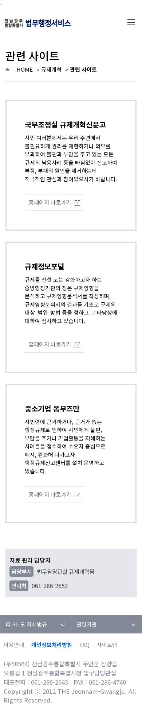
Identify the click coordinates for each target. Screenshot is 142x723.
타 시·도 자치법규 (26, 624)
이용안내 (14, 644)
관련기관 (86, 624)
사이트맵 (107, 644)
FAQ (84, 644)
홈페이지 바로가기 (50, 202)
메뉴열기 (131, 22)
